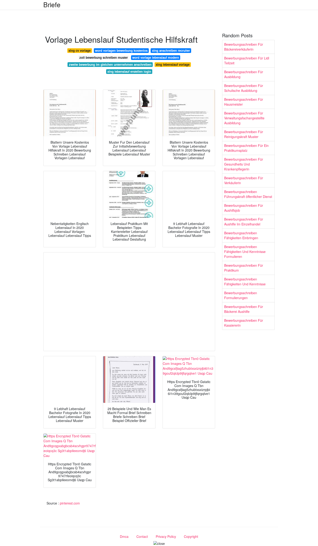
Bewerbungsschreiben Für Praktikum (243, 268)
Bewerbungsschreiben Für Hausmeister (243, 102)
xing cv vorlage (79, 50)
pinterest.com (70, 503)
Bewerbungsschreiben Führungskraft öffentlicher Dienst (248, 194)
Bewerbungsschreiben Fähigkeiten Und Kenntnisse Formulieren (245, 251)
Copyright (191, 536)
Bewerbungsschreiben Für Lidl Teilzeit (246, 60)
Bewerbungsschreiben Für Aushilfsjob (243, 208)
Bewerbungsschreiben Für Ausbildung (243, 74)
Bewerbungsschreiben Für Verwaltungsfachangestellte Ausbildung (244, 118)
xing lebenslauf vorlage (172, 64)
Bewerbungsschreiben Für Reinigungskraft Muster (243, 134)
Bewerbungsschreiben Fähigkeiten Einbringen (241, 235)
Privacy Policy (166, 536)
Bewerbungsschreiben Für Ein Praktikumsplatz (246, 148)
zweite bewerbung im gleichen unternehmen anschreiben (110, 64)
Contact (142, 536)
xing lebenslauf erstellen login (129, 71)
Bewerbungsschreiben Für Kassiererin (243, 323)
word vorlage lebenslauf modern (155, 57)
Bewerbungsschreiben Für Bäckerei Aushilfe (243, 309)
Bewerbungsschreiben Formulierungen (240, 295)
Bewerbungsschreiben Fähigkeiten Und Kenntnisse (245, 281)
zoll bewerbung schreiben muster (103, 57)
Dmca (124, 536)
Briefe (52, 4)
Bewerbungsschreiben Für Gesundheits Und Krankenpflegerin (243, 164)
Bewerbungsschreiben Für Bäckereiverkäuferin (243, 47)
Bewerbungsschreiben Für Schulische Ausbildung (243, 88)
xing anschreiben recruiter (171, 50)
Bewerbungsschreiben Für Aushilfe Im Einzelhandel (243, 221)
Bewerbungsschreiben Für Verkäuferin (243, 180)
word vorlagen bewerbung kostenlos (121, 50)
